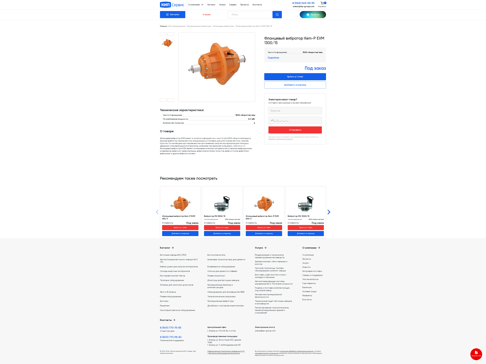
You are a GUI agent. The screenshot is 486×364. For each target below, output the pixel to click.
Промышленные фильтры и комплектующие (220, 286)
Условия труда (309, 291)
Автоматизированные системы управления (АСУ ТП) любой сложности (274, 282)
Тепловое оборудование (172, 280)
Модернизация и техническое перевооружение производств (269, 256)
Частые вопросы (310, 279)
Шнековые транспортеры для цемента (226, 259)
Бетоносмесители (216, 255)
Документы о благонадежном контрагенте (224, 353)
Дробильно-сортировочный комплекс (225, 305)
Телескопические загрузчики (221, 296)
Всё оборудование (177, 26)
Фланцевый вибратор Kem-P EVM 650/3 (178, 217)
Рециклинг (165, 305)
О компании (308, 255)
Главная (163, 26)
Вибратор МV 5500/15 (214, 216)
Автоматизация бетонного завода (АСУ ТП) (179, 260)
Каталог (211, 4)
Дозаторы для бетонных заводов (223, 280)
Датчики (164, 301)
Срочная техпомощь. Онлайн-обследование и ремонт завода (270, 269)
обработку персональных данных (280, 139)
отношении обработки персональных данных (296, 351)
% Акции (206, 14)
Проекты (244, 4)
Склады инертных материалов (175, 271)
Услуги (222, 4)
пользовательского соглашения (266, 353)
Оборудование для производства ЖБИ (225, 292)
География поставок (312, 271)
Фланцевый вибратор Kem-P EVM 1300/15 (254, 26)
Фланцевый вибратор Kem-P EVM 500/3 (262, 217)
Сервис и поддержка (312, 275)
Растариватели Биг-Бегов (172, 275)
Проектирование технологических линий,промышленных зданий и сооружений (272, 310)
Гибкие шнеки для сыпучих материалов (179, 266)
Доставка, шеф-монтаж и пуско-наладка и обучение (271, 275)
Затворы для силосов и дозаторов (176, 285)
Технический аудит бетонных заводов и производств (273, 302)
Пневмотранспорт (216, 275)
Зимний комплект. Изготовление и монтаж (271, 262)
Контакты (257, 4)
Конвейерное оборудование (221, 266)
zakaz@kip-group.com (303, 6)
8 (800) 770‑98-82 (170, 337)
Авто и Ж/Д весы (168, 292)
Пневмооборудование (170, 296)
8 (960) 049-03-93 (303, 3)
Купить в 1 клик (295, 76)
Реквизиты (307, 295)
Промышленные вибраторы (199, 26)
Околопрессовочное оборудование (177, 310)
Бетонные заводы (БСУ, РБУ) (173, 255)
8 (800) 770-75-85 (170, 327)
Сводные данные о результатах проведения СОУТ (226, 351)
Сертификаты (309, 283)
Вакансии (307, 287)
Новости (306, 267)
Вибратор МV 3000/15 (298, 216)
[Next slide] (328, 212)
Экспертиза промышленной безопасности (268, 295)
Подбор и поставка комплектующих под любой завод (272, 289)
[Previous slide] (157, 212)
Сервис (233, 4)
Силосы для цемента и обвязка (222, 271)
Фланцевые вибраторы (223, 26)
